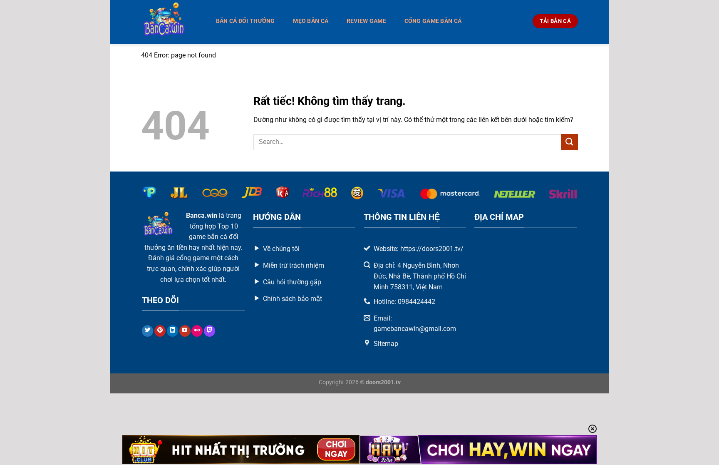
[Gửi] (569, 142)
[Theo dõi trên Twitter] (147, 331)
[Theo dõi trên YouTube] (185, 331)
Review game (366, 21)
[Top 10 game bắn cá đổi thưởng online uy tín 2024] (169, 22)
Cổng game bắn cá (433, 21)
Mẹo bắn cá (310, 21)
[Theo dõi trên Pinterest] (160, 331)
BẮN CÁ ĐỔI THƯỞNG (245, 21)
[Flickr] (197, 331)
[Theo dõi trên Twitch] (209, 331)
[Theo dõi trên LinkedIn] (172, 331)
